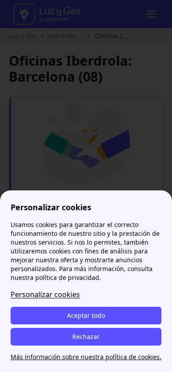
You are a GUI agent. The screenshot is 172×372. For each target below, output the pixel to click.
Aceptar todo (86, 315)
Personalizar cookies (45, 294)
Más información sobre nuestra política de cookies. (86, 357)
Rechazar (86, 336)
